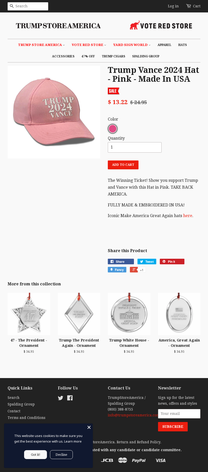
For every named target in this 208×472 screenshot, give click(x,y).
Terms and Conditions (26, 418)
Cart (196, 6)
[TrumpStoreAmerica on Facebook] (70, 399)
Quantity (116, 138)
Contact (14, 411)
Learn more (73, 441)
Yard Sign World (130, 45)
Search (14, 398)
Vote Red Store (88, 45)
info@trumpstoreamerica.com (134, 415)
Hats (182, 45)
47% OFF (88, 56)
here (187, 215)
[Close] (89, 427)
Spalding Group (145, 56)
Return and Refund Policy (138, 442)
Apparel (164, 45)
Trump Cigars (113, 56)
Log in (173, 6)
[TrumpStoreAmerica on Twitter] (60, 399)
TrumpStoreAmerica (97, 442)
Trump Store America (40, 45)
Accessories (63, 56)
